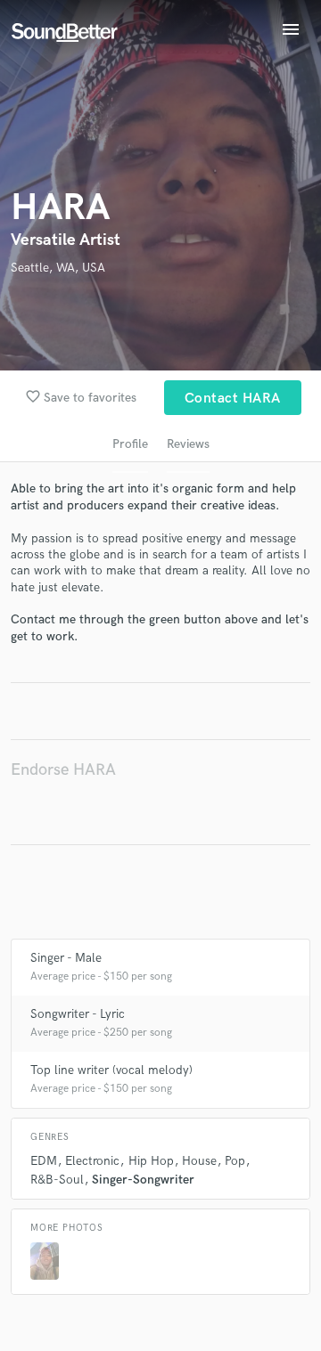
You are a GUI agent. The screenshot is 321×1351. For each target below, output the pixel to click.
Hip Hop (151, 1160)
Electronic (92, 1160)
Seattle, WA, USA (58, 267)
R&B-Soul (57, 1179)
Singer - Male (66, 957)
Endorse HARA (63, 770)
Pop (235, 1160)
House (199, 1160)
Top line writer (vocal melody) (111, 1070)
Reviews (188, 444)
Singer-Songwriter (143, 1179)
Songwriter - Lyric (77, 1013)
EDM (43, 1160)
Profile (130, 444)
